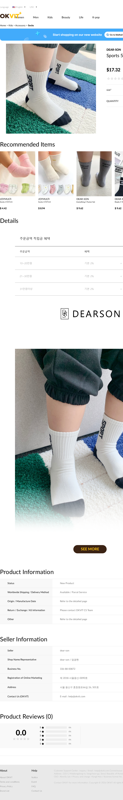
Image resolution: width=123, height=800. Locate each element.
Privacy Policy (6, 786)
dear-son (113, 49)
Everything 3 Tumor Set (85, 202)
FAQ (34, 786)
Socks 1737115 (6, 202)
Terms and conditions (10, 782)
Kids (50, 17)
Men (36, 17)
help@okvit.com (101, 771)
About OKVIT (6, 777)
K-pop (96, 17)
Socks (31, 25)
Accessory (20, 25)
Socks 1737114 (44, 202)
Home (3, 25)
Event (34, 782)
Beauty (66, 17)
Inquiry (83, 771)
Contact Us (37, 791)
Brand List (4, 791)
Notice (35, 777)
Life (81, 17)
